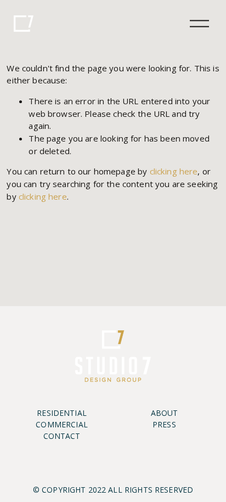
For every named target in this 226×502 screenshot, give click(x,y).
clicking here (174, 171)
